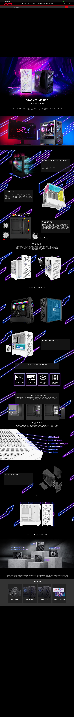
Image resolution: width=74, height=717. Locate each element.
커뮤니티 (48, 3)
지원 (52, 3)
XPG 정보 (24, 3)
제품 (28, 3)
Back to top (65, 714)
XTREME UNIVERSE (40, 3)
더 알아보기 (37, 536)
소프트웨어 (33, 3)
